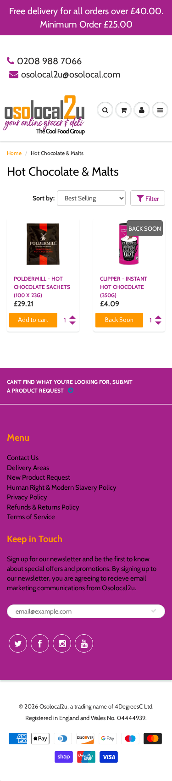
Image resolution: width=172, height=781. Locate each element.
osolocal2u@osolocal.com (71, 74)
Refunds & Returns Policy (43, 507)
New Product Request (38, 477)
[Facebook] (40, 643)
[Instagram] (62, 643)
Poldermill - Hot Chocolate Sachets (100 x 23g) (42, 287)
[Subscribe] (153, 611)
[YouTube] (84, 643)
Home (14, 153)
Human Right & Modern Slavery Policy (62, 487)
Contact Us (23, 458)
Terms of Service (31, 517)
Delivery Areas (28, 468)
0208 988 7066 (49, 60)
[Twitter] (18, 643)
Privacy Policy (27, 497)
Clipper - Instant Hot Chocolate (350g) (123, 287)
